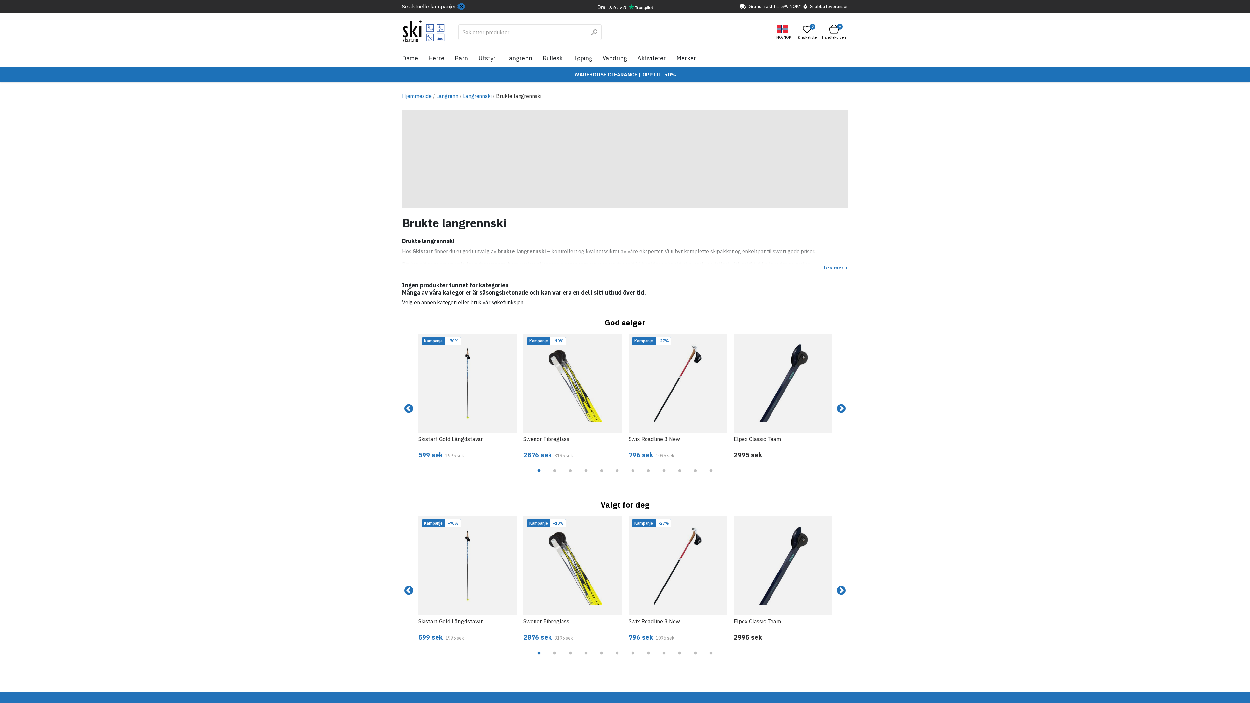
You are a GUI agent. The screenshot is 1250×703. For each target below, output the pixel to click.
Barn (461, 58)
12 (711, 475)
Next (841, 409)
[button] (785, 32)
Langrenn (519, 58)
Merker (686, 58)
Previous (409, 409)
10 (680, 475)
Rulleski (553, 58)
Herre (436, 58)
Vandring (615, 58)
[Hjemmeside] (423, 31)
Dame (410, 58)
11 (695, 475)
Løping (583, 58)
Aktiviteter (651, 58)
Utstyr (487, 58)
